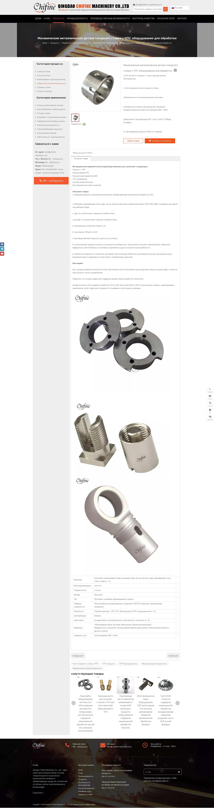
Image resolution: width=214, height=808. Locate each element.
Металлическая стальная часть (154, 664)
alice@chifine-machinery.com (147, 4)
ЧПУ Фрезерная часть (128, 664)
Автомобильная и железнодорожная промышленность (53, 109)
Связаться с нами (85, 794)
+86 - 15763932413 (52, 180)
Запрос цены (133, 141)
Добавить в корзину (161, 141)
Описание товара (81, 159)
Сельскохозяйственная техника (50, 105)
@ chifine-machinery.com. (121, 747)
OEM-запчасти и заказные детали (51, 137)
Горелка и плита (44, 87)
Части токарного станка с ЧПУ (85, 664)
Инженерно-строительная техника (51, 117)
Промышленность (85, 776)
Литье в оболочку (44, 91)
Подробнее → (39, 793)
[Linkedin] (2, 249)
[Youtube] (2, 254)
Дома (80, 770)
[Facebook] (2, 244)
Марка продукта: (80, 153)
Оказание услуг (84, 791)
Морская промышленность (48, 125)
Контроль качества (86, 788)
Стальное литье (43, 72)
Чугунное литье (43, 75)
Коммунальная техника (46, 133)
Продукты (82, 779)
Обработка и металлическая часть (51, 83)
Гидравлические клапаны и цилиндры (52, 121)
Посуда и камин (43, 113)
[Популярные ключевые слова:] (165, 9)
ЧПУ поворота (109, 664)
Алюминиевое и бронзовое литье (51, 79)
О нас (80, 773)
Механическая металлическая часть (87, 668)
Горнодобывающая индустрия (49, 129)
